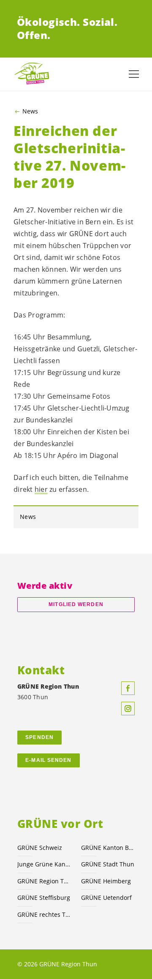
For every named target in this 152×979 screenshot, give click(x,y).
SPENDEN (39, 737)
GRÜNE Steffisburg (43, 898)
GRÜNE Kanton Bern (108, 848)
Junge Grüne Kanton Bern (44, 864)
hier (41, 489)
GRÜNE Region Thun (44, 881)
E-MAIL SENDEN (48, 760)
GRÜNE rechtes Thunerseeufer (44, 914)
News (30, 111)
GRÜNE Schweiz (39, 848)
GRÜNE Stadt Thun (107, 864)
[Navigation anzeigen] (134, 74)
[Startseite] (34, 73)
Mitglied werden (76, 604)
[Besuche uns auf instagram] (128, 708)
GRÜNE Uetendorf (106, 898)
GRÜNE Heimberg (106, 881)
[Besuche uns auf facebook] (128, 688)
